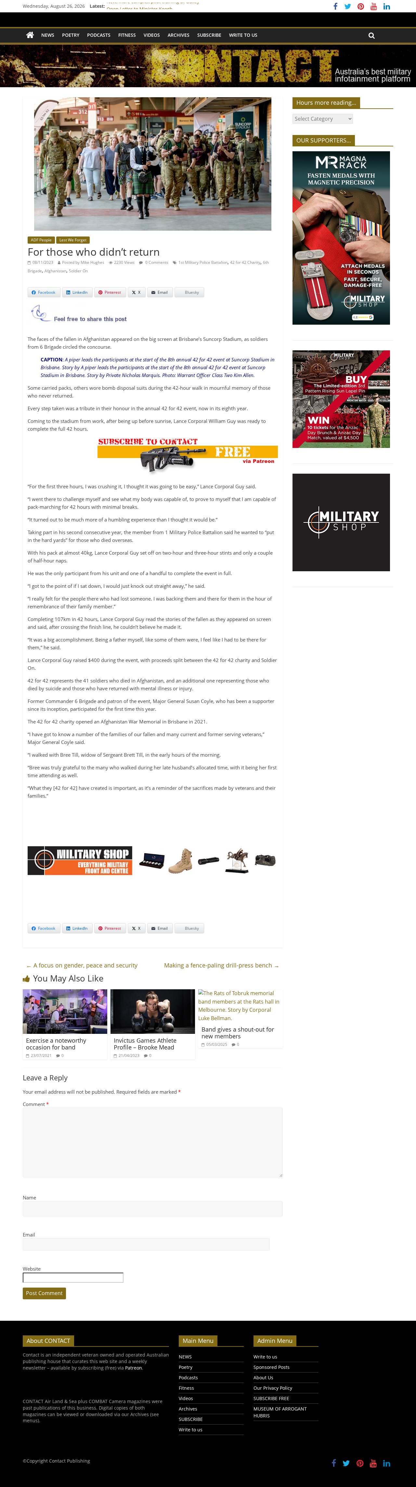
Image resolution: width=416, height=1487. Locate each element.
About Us (263, 1377)
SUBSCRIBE (209, 35)
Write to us (243, 35)
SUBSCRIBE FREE (271, 1398)
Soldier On (78, 271)
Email (29, 1234)
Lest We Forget (72, 240)
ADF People (41, 240)
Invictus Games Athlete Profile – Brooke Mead (145, 1043)
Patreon (133, 1368)
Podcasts (98, 35)
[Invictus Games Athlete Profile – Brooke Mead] (152, 993)
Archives (178, 35)
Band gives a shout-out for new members (238, 1032)
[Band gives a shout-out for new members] (240, 993)
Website (32, 1268)
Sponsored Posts (272, 1367)
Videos (152, 35)
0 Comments (156, 262)
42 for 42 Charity (245, 262)
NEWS (47, 35)
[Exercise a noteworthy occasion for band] (65, 993)
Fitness (127, 35)
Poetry (70, 35)
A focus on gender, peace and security (81, 965)
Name (29, 1197)
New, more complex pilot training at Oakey (153, 6)
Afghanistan (55, 271)
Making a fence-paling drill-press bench (222, 965)
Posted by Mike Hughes (83, 262)
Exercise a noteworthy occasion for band (56, 1043)
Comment (36, 1104)
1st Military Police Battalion (203, 262)
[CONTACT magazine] (30, 35)
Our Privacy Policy (273, 1388)
